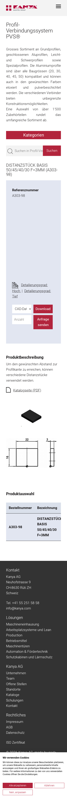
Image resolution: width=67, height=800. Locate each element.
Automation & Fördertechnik (27, 651)
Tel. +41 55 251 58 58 (22, 603)
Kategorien (33, 135)
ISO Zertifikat (15, 742)
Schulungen (14, 700)
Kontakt (12, 706)
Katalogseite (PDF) (27, 390)
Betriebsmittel (16, 641)
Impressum (14, 722)
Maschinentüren (18, 646)
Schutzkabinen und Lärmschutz (29, 657)
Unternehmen (16, 673)
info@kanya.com (18, 608)
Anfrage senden (43, 322)
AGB (9, 727)
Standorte (13, 689)
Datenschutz (15, 733)
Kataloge (12, 695)
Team (10, 678)
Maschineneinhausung (22, 624)
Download (43, 309)
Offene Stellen (16, 684)
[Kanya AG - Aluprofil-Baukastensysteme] (21, 8)
